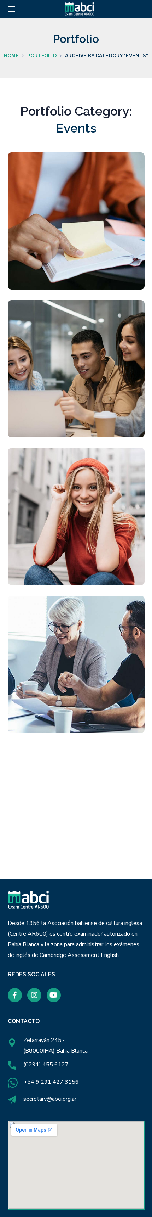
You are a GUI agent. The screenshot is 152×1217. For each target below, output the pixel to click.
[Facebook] (15, 995)
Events (78, 243)
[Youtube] (54, 995)
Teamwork (76, 373)
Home (11, 55)
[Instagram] (34, 995)
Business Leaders (76, 668)
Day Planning (76, 225)
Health (96, 545)
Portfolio (42, 55)
